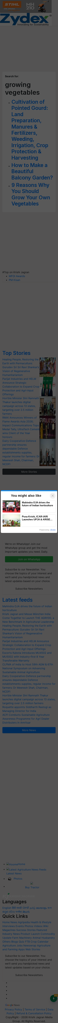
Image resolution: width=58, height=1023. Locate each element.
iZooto (53, 530)
